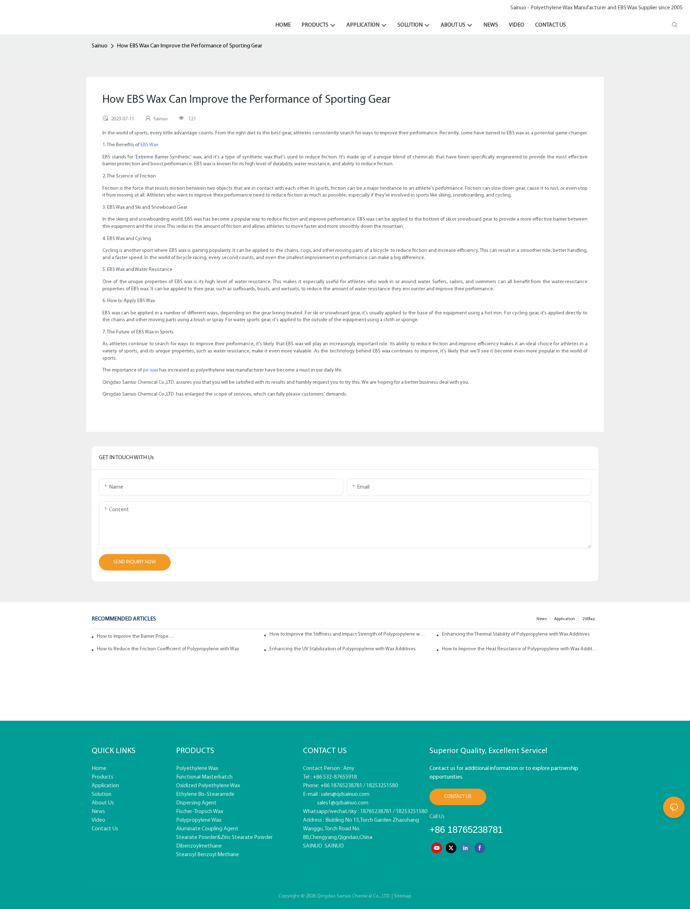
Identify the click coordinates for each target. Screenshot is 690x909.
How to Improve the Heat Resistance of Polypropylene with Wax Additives (520, 649)
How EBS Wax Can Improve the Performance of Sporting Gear (189, 46)
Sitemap (402, 896)
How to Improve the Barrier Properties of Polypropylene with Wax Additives (136, 636)
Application (564, 619)
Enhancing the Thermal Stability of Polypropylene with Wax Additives (516, 634)
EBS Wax (149, 145)
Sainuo (99, 46)
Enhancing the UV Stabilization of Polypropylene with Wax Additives (343, 649)
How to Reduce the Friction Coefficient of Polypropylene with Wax (168, 649)
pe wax (150, 370)
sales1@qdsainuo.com (342, 803)
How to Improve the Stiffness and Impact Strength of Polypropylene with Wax (348, 634)
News (542, 619)
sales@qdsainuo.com (345, 794)
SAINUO (312, 846)
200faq (589, 619)
